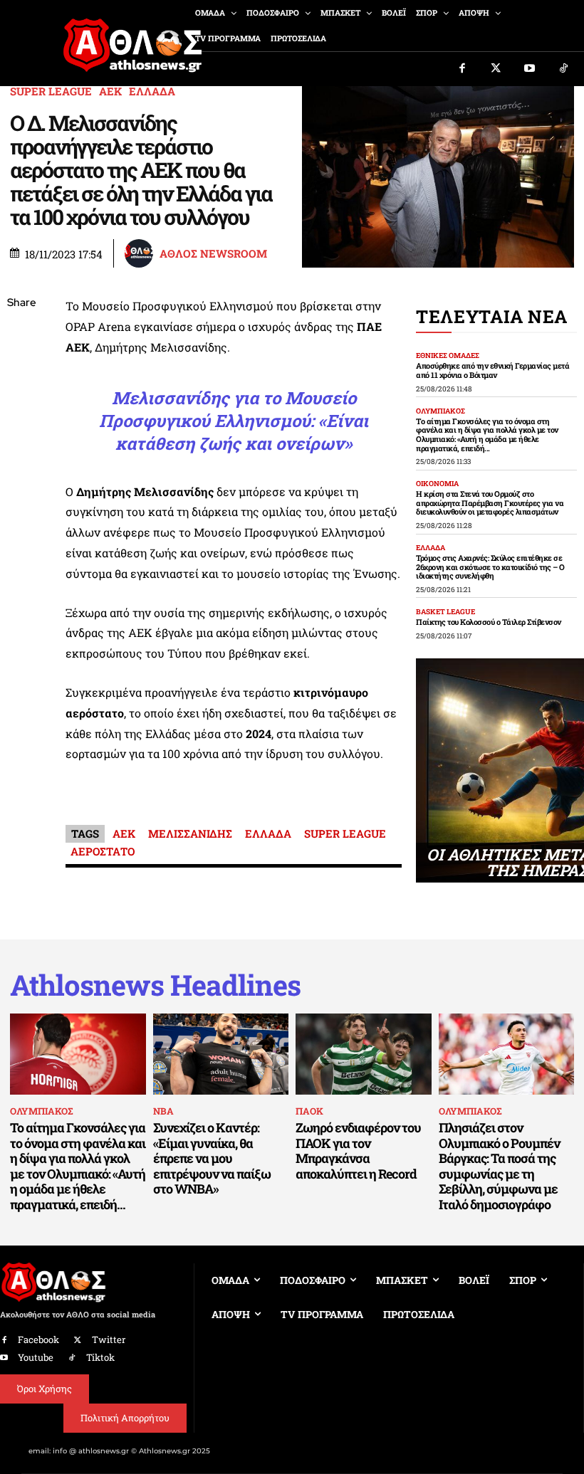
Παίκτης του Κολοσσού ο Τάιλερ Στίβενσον (488, 621)
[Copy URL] (21, 504)
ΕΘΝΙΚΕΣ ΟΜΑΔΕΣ (447, 356)
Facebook (38, 1339)
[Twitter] (496, 69)
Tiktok (100, 1357)
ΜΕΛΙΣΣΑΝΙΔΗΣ (190, 833)
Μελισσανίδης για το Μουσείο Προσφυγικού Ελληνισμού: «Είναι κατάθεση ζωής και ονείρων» (233, 420)
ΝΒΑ (163, 1111)
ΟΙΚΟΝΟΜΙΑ (437, 484)
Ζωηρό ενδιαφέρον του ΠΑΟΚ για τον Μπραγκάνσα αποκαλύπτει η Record (358, 1150)
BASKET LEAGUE (445, 612)
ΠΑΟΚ (309, 1111)
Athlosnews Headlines (155, 985)
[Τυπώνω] (21, 538)
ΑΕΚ (110, 91)
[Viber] (21, 437)
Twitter (108, 1339)
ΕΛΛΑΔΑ (152, 91)
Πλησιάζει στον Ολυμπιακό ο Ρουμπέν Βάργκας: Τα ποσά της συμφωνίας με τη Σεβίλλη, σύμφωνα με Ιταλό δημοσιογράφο (499, 1166)
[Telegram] (21, 471)
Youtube (35, 1357)
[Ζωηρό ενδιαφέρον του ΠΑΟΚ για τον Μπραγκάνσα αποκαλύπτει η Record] (364, 1054)
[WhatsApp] (21, 404)
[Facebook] (462, 69)
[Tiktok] (564, 69)
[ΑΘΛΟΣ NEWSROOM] (141, 253)
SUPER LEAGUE (51, 91)
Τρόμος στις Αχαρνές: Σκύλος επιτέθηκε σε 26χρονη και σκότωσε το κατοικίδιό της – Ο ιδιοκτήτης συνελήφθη (490, 566)
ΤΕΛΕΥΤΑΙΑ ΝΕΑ (492, 316)
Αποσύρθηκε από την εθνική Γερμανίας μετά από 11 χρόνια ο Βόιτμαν (492, 370)
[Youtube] (529, 69)
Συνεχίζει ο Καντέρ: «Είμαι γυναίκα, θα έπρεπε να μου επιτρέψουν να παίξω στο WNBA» (212, 1158)
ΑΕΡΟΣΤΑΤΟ (103, 851)
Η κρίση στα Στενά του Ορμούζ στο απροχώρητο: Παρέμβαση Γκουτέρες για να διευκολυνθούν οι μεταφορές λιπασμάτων (489, 502)
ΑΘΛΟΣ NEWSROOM (213, 253)
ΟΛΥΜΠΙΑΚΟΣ (440, 411)
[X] (21, 371)
